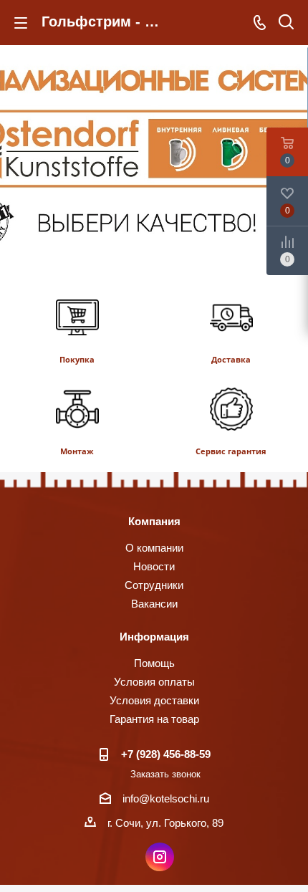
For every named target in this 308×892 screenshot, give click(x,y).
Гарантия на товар (154, 719)
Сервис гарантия (231, 451)
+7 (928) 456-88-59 (166, 754)
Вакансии (154, 604)
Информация (154, 636)
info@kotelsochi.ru (165, 798)
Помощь (154, 663)
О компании (154, 548)
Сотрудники (154, 585)
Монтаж (77, 451)
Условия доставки (154, 700)
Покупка (77, 359)
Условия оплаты (154, 682)
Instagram (159, 857)
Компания (154, 521)
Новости (154, 566)
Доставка (231, 359)
